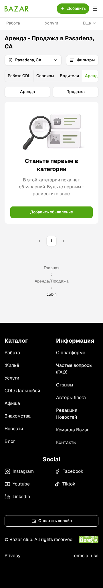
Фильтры (86, 59)
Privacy (13, 556)
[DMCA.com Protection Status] (88, 539)
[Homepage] (17, 9)
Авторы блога (71, 397)
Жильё (12, 365)
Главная (52, 267)
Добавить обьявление (51, 212)
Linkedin (21, 497)
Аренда (27, 91)
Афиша (12, 403)
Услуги (51, 23)
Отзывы (64, 385)
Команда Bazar (72, 430)
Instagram (23, 471)
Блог (10, 441)
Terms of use (85, 556)
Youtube (21, 484)
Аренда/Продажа (52, 281)
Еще (87, 23)
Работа (13, 23)
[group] (51, 76)
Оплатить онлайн (55, 520)
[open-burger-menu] (95, 8)
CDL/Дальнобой (22, 391)
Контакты (66, 442)
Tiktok (68, 484)
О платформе (70, 353)
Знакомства (18, 416)
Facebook (72, 471)
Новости (14, 429)
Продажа (75, 91)
